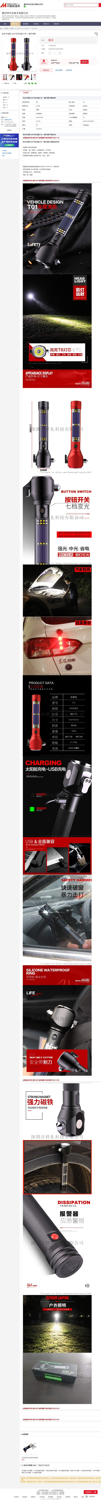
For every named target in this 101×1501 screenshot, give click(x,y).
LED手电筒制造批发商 (57, 1490)
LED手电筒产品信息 (43, 1490)
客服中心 (33, 1497)
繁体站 (76, 1497)
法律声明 (67, 1497)
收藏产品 (6, 83)
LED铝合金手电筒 (85, 1470)
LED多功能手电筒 (39, 1470)
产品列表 (6, 28)
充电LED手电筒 (74, 1470)
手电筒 (11, 28)
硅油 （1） (6, 105)
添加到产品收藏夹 (6, 153)
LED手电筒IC (96, 1470)
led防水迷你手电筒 (51, 1470)
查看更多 (9, 130)
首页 (1, 28)
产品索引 (4, 150)
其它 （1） (6, 107)
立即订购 (69, 70)
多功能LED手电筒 (27, 1470)
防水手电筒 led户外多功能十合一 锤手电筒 (53, 1492)
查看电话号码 (8, 120)
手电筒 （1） (6, 97)
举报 (15, 83)
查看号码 (84, 62)
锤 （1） (5, 102)
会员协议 (59, 1497)
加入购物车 (59, 70)
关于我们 (16, 1497)
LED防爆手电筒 (37, 1473)
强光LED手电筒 (26, 1473)
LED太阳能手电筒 (63, 1470)
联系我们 (24, 1497)
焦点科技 (52, 1499)
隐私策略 (50, 1497)
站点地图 (42, 1497)
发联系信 (46, 70)
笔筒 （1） (6, 100)
